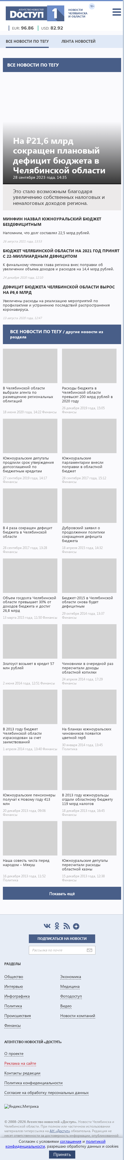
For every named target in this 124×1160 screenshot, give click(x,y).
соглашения (70, 1141)
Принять (62, 1154)
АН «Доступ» (60, 1131)
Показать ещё (62, 893)
